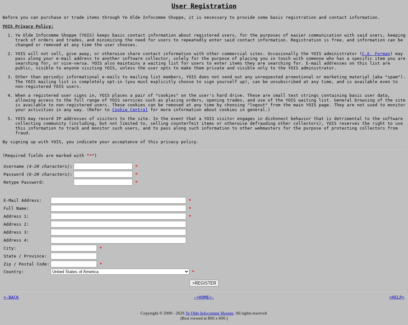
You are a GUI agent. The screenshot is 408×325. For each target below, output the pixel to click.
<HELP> (396, 297)
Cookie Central (130, 109)
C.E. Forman (376, 53)
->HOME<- (204, 297)
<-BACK (11, 297)
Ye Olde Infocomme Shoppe (210, 313)
